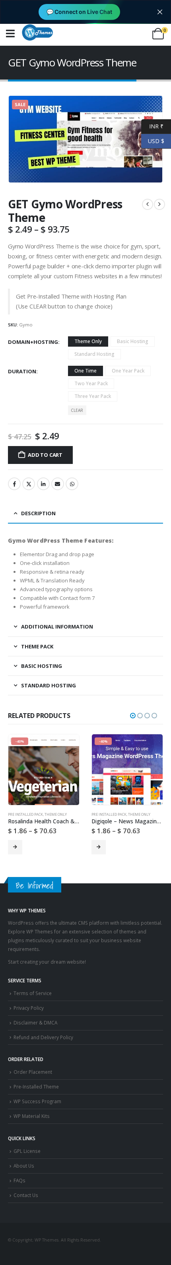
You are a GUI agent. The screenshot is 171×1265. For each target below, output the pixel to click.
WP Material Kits (32, 1116)
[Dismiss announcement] (160, 12)
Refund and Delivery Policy (43, 1037)
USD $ (152, 140)
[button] (132, 715)
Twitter (28, 483)
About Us (24, 1165)
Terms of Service (33, 993)
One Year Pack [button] (128, 370)
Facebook (14, 483)
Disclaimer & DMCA (35, 1022)
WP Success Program (37, 1101)
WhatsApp (72, 483)
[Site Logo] (37, 32)
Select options (15, 847)
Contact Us (26, 1195)
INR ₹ (152, 126)
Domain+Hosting (33, 341)
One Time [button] (85, 370)
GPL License (27, 1151)
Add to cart (45, 454)
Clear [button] (77, 410)
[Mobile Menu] (10, 34)
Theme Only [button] (88, 341)
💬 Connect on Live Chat (79, 11)
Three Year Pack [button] (92, 396)
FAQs (19, 1180)
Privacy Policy (29, 1008)
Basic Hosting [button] (132, 341)
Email (57, 483)
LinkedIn (43, 483)
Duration (22, 371)
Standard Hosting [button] (94, 354)
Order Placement (33, 1072)
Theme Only (56, 814)
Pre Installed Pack (25, 814)
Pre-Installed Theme (36, 1086)
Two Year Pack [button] (91, 383)
